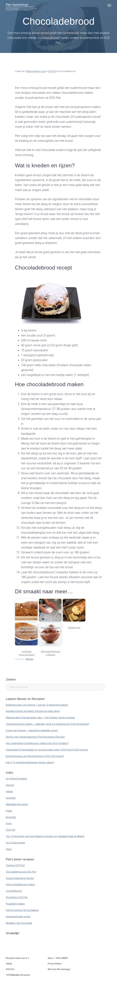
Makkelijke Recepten (17, 804)
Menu (109, 5)
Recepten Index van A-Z (17, 958)
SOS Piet (29, 659)
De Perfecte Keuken (16, 778)
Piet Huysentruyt (17, 4)
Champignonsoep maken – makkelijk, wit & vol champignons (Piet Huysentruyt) (47, 724)
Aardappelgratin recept (18, 916)
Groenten (11, 797)
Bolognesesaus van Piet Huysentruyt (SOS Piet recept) (35, 756)
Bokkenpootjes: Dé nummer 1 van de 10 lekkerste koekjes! (37, 704)
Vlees (9, 849)
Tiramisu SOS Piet (15, 865)
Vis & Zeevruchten (15, 842)
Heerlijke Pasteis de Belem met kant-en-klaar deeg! (33, 711)
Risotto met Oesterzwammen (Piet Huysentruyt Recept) (35, 736)
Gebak (9, 791)
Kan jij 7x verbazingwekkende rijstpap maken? (30, 762)
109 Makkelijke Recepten (18, 975)
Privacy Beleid (54, 964)
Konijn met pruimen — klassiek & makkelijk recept (32, 730)
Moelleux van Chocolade (19, 923)
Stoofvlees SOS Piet (17, 897)
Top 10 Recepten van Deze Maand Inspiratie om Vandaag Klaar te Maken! (45, 836)
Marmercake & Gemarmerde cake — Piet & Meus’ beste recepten (40, 717)
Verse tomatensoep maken (20, 884)
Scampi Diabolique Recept (20, 878)
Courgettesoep (14, 890)
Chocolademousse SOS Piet (21, 871)
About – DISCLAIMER (58, 958)
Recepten (11, 817)
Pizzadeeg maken (15, 903)
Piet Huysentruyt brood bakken (22, 910)
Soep (9, 823)
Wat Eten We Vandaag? (59, 969)
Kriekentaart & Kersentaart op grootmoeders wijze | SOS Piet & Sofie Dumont (47, 749)
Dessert (10, 785)
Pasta (9, 810)
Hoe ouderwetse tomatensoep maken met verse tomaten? (37, 743)
